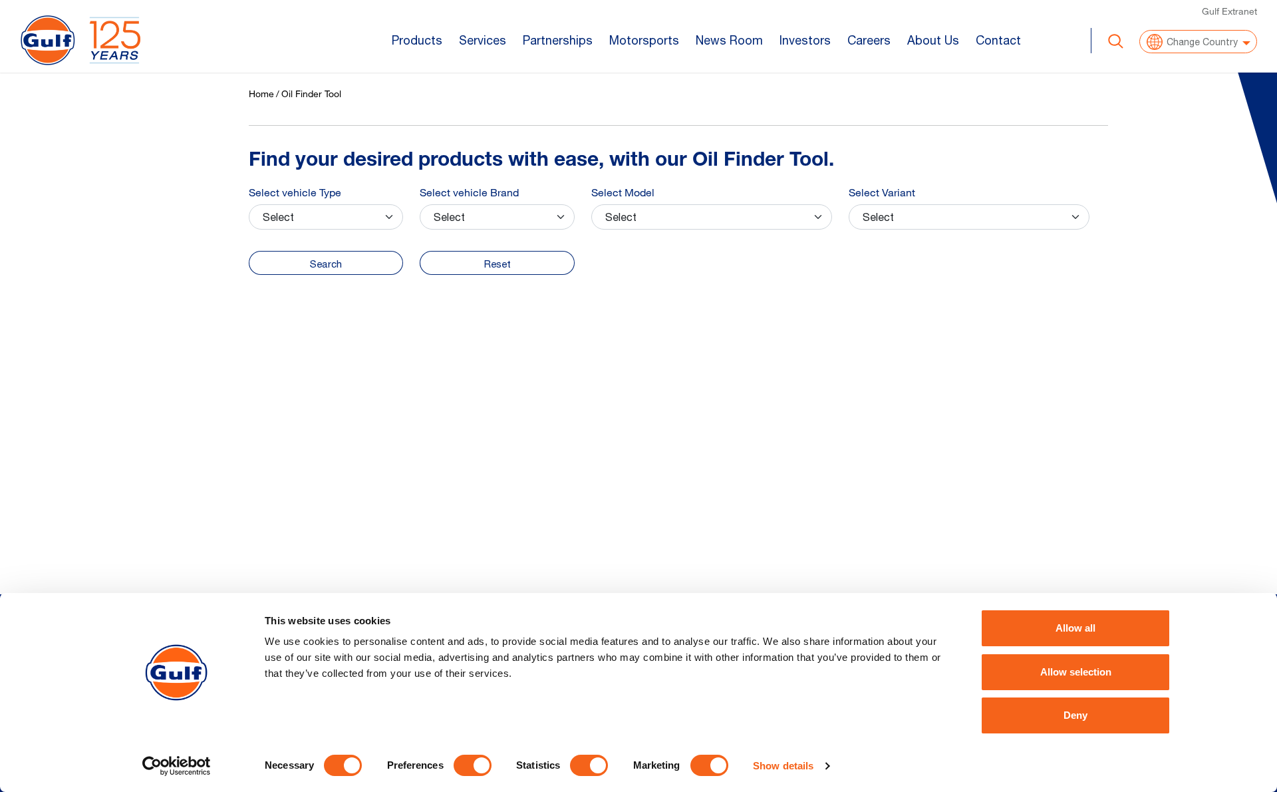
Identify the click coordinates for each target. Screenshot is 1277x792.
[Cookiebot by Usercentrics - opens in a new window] (176, 766)
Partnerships (558, 40)
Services (482, 40)
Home (261, 93)
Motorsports (644, 40)
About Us (933, 40)
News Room (729, 40)
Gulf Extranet (1229, 11)
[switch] (473, 765)
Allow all (1075, 628)
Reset (497, 264)
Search (326, 264)
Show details (783, 765)
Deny (1075, 715)
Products (417, 40)
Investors (805, 40)
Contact (998, 40)
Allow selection (1075, 672)
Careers (869, 40)
